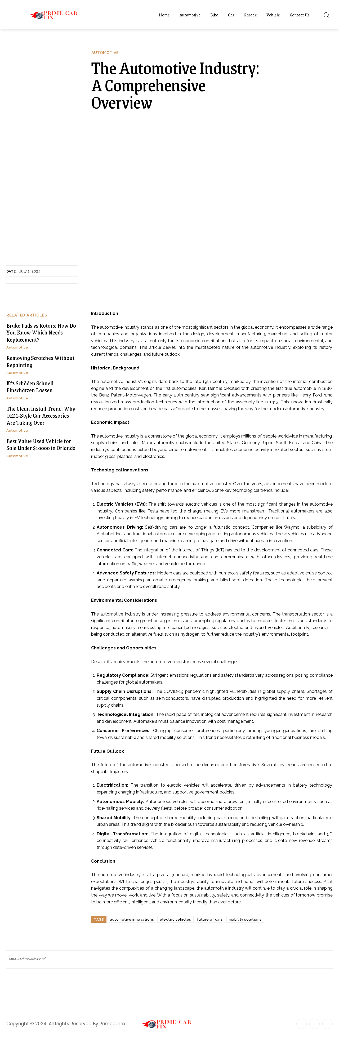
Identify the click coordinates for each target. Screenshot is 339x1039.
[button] (326, 14)
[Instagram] (314, 1024)
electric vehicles (175, 919)
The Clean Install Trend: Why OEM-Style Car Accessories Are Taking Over (40, 415)
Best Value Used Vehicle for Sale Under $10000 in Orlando (40, 444)
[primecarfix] (56, 14)
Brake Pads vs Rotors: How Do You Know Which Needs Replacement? (41, 332)
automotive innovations (132, 919)
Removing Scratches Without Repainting (40, 361)
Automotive (105, 53)
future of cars (210, 919)
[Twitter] (327, 1024)
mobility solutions (245, 919)
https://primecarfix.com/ (27, 958)
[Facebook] (301, 1024)
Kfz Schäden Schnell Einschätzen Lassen (29, 386)
